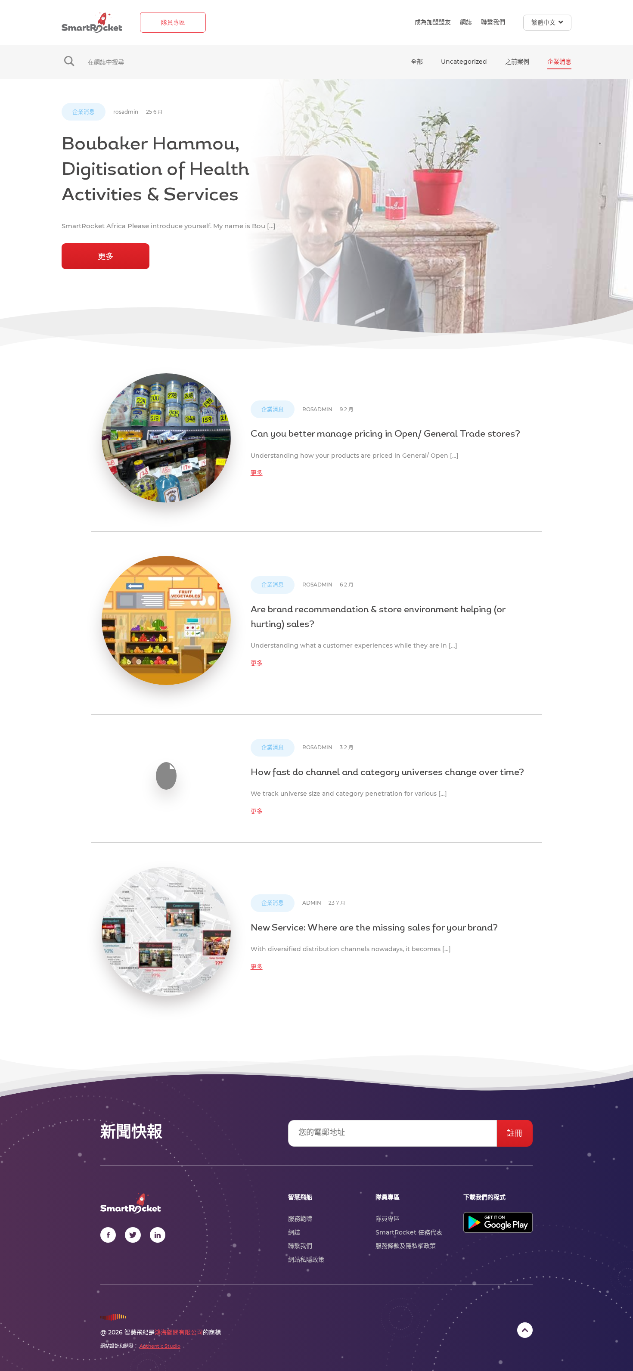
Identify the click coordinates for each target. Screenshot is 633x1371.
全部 (417, 61)
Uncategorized (464, 61)
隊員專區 (173, 22)
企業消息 (559, 61)
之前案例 (517, 61)
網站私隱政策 (306, 1259)
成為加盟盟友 (433, 22)
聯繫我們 (493, 22)
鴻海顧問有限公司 (179, 1332)
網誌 (466, 22)
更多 (105, 256)
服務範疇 (300, 1218)
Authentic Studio (160, 1346)
